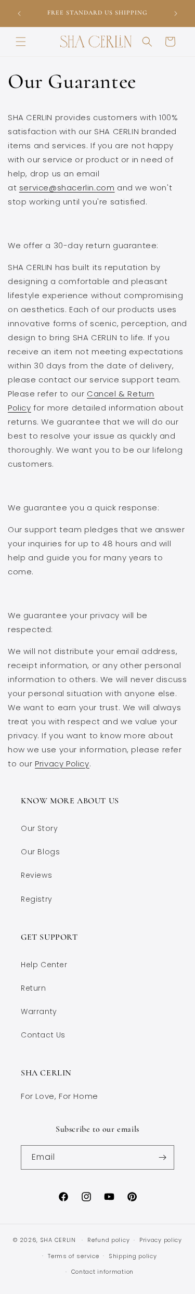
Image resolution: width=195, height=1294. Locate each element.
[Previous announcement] (19, 13)
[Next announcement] (175, 13)
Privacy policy (160, 1240)
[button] (20, 41)
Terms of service (73, 1256)
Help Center (44, 964)
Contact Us (43, 1035)
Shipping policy (133, 1256)
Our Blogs (40, 852)
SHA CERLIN (58, 1240)
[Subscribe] (162, 1157)
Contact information (102, 1271)
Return (33, 988)
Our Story (39, 828)
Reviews (36, 875)
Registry (37, 899)
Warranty (39, 1011)
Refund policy (108, 1240)
